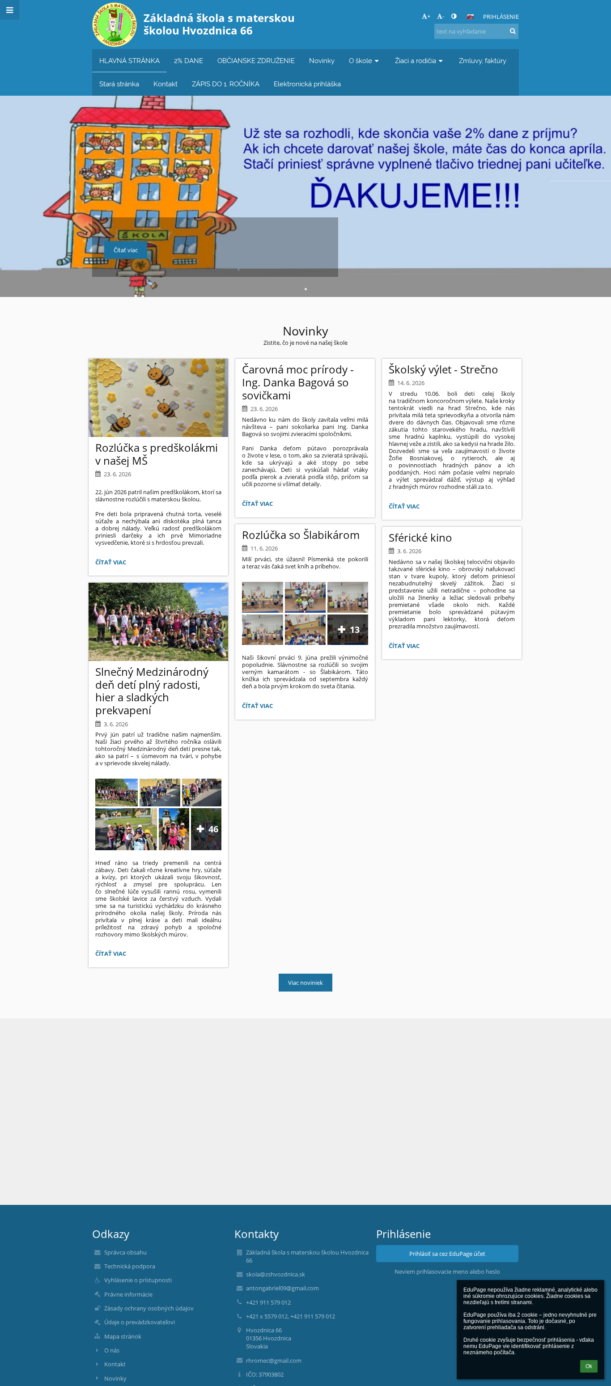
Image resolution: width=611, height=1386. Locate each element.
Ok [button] (589, 1366)
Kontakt (115, 1364)
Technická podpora (129, 1266)
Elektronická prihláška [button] (307, 84)
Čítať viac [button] (126, 250)
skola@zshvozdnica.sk (275, 1274)
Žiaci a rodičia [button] (415, 60)
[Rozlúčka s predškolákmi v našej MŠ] (158, 398)
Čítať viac (113, 563)
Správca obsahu (125, 1252)
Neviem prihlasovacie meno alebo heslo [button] (447, 1271)
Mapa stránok (122, 1336)
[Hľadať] (513, 30)
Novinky (115, 1378)
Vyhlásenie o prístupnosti (138, 1280)
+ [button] (428, 16)
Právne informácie (128, 1294)
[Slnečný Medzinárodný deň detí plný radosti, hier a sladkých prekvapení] (158, 622)
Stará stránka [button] (119, 84)
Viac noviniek (305, 983)
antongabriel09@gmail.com (282, 1288)
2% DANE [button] (188, 60)
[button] (454, 16)
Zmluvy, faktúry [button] (482, 60)
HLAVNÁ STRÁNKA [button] (129, 60)
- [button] (443, 16)
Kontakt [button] (165, 84)
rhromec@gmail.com (273, 1360)
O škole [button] (360, 60)
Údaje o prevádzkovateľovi (139, 1322)
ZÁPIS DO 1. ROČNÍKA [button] (225, 84)
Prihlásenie (501, 17)
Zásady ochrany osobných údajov (149, 1308)
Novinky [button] (322, 60)
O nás (111, 1350)
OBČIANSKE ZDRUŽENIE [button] (256, 60)
